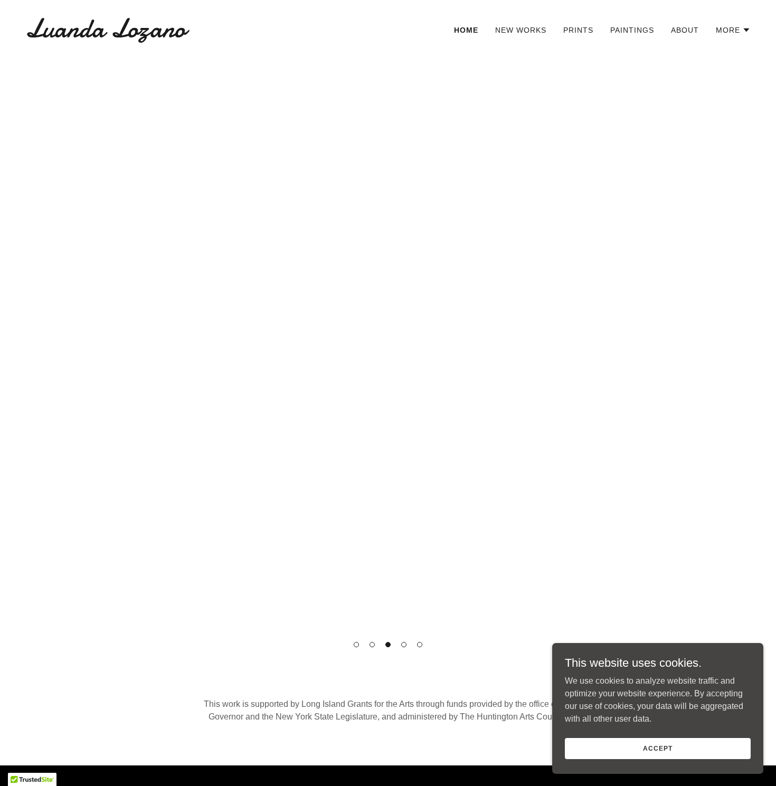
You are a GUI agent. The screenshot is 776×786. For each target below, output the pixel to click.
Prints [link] (578, 30)
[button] (356, 644)
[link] (202, 34)
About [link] (685, 30)
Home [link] (466, 30)
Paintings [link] (632, 30)
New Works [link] (520, 30)
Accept (657, 748)
